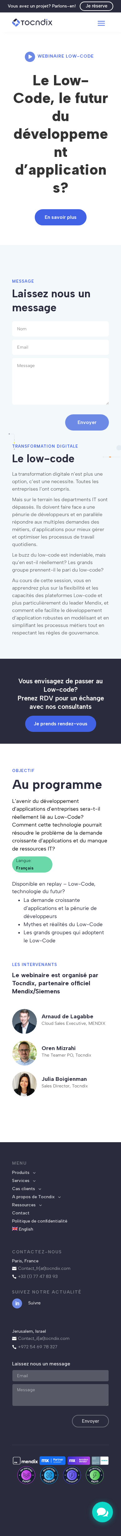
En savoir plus (61, 217)
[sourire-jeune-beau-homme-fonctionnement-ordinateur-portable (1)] (102, 1521)
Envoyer (87, 422)
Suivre (34, 1303)
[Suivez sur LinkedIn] (17, 1303)
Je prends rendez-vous (60, 724)
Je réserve (96, 6)
